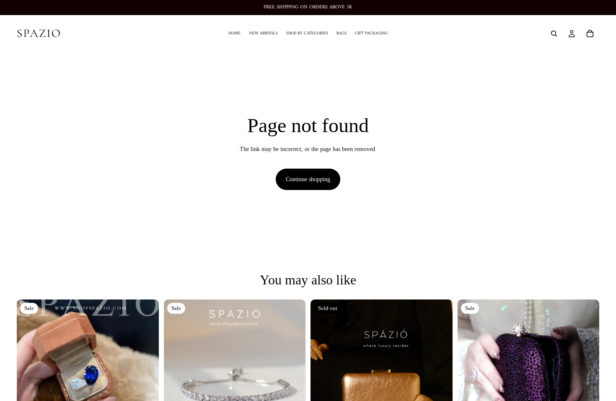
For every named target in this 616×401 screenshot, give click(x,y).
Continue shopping (308, 179)
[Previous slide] (29, 370)
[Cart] (590, 33)
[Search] (554, 33)
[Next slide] (146, 370)
